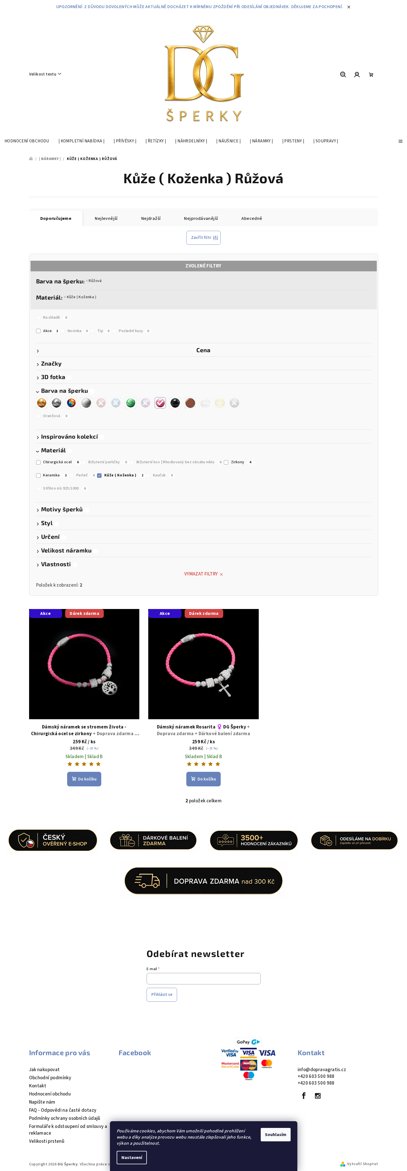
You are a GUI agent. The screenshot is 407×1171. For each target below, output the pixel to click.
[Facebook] (304, 1095)
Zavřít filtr (201, 238)
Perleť (85, 475)
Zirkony (241, 462)
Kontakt (37, 1086)
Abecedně (251, 218)
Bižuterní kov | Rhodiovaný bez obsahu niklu (179, 462)
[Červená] (101, 402)
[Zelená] (130, 402)
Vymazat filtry (201, 574)
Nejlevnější (106, 218)
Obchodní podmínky (50, 1077)
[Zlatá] (41, 402)
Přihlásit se (161, 995)
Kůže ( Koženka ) (81, 297)
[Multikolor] (71, 402)
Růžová (95, 281)
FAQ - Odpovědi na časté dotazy (63, 1110)
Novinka (78, 331)
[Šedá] (234, 402)
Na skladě (55, 317)
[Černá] (175, 402)
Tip (103, 331)
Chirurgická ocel (61, 462)
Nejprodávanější (201, 218)
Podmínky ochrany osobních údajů (64, 1118)
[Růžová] (160, 402)
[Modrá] (115, 402)
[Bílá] (86, 402)
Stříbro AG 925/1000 (64, 488)
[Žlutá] (219, 402)
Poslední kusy (134, 331)
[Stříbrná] (56, 402)
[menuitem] (27, 141)
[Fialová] (145, 402)
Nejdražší (151, 218)
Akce (50, 331)
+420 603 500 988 (316, 1076)
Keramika (55, 475)
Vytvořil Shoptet (362, 1164)
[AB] (204, 402)
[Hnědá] (190, 402)
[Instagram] (317, 1095)
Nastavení (131, 1157)
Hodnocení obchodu (50, 1094)
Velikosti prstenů (47, 1141)
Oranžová (55, 416)
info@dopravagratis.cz (322, 1069)
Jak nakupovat (44, 1069)
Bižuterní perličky (107, 462)
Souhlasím (275, 1135)
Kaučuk (163, 475)
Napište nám (42, 1102)
